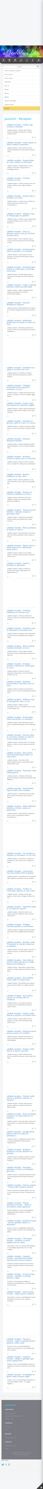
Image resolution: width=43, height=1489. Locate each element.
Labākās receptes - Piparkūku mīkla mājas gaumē (21, 771)
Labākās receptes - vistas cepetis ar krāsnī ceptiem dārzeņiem (21, 143)
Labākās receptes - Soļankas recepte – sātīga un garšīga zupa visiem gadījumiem (20, 1359)
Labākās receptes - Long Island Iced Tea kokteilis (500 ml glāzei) (20, 872)
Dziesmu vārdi (9, 1419)
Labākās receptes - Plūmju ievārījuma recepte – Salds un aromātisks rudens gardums (19, 1205)
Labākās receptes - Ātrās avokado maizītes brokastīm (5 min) (21, 647)
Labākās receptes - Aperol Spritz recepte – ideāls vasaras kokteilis (20, 1293)
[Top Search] (38, 66)
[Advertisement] (21, 22)
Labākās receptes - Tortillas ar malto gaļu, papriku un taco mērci (21, 890)
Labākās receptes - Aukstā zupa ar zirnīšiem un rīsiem (21, 197)
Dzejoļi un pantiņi (10, 1413)
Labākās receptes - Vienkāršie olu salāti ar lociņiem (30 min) (21, 368)
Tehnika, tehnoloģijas (10, 101)
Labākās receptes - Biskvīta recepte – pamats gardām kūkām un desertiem (21, 1222)
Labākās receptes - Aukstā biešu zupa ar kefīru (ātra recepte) (20, 789)
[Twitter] (3, 1464)
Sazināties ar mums (10, 1446)
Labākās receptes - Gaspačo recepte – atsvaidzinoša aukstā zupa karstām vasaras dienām (19, 1258)
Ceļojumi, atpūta (9, 104)
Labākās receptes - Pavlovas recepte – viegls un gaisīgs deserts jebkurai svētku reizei (21, 1341)
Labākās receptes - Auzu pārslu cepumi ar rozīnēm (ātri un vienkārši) (20, 997)
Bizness (7, 93)
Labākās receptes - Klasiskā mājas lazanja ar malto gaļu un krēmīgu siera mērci (21, 269)
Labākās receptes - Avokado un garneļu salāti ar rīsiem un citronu (21, 422)
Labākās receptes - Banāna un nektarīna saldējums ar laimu (19, 493)
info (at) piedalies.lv (10, 1437)
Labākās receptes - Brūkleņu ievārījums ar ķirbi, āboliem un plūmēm (19, 1151)
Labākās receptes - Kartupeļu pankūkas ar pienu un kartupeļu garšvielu (20, 1169)
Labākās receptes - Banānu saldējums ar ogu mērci (18, 475)
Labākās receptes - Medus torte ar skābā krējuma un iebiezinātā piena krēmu (21, 547)
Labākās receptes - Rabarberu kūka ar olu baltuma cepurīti (21, 907)
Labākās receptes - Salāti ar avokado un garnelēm (18, 564)
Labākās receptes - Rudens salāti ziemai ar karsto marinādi (20, 1050)
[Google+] (10, 1464)
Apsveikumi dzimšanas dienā (13, 1416)
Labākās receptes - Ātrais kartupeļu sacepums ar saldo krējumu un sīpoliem (21, 1116)
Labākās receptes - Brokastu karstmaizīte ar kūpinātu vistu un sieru (20, 683)
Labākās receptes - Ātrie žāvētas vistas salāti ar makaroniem (20, 979)
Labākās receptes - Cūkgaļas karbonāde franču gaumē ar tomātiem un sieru (18, 387)
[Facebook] (7, 1464)
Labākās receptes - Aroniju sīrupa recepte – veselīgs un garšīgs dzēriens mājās (21, 1276)
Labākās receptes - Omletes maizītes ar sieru (18, 179)
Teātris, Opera (9, 78)
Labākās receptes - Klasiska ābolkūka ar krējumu (18, 303)
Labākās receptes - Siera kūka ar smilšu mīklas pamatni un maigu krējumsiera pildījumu (20, 962)
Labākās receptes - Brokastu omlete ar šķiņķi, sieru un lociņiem (21, 457)
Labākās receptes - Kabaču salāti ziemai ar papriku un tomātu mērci (21, 1014)
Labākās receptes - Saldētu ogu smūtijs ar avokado (20, 126)
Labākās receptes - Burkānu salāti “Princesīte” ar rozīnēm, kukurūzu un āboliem (21, 944)
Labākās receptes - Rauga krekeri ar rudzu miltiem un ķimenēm (20, 161)
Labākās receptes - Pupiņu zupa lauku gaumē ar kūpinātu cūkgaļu (21, 404)
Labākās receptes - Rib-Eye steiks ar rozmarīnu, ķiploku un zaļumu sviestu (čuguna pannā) (20, 737)
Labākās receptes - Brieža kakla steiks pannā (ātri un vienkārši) (20, 718)
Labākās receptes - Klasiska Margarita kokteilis (18, 440)
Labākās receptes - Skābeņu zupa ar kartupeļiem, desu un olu (20, 700)
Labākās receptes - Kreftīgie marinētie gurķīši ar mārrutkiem (20, 925)
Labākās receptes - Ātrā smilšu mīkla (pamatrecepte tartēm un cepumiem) (20, 755)
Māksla (7, 97)
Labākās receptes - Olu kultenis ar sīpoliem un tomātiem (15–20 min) (21, 854)
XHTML (7, 1427)
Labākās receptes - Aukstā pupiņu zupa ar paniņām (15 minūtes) (21, 250)
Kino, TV (7, 86)
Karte (6, 1448)
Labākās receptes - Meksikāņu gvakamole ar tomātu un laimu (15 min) (21, 322)
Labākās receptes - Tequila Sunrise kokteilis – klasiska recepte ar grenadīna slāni (21, 512)
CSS (6, 1429)
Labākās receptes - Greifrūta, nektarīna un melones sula (19, 611)
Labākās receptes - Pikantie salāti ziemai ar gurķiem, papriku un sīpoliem (20, 1098)
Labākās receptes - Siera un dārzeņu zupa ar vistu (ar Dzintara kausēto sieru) (21, 233)
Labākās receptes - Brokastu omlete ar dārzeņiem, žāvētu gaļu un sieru (21, 666)
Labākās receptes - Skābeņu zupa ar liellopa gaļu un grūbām (20, 215)
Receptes (7, 108)
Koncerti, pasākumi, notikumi (13, 70)
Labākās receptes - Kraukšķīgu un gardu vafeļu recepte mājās (21, 1375)
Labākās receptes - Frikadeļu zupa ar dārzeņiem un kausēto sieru (21, 629)
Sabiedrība (8, 82)
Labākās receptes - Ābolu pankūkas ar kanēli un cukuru (21, 529)
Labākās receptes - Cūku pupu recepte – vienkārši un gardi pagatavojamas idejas (19, 1240)
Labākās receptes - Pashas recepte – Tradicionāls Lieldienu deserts (21, 1186)
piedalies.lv (10, 1405)
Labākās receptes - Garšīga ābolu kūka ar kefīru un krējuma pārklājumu (20, 1134)
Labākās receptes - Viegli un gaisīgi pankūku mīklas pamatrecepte (21, 286)
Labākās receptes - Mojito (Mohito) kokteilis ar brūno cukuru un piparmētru (21, 808)
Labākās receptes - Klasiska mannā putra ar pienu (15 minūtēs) (21, 1032)
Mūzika (7, 89)
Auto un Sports (9, 74)
